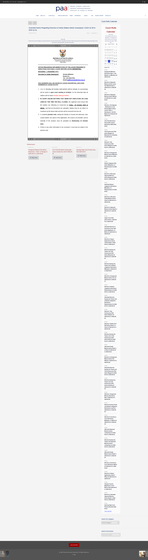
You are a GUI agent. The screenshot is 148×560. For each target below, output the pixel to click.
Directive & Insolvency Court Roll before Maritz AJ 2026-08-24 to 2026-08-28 (110, 465)
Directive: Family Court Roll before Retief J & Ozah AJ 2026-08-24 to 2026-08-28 (110, 326)
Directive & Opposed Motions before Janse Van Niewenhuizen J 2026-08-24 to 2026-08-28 (110, 85)
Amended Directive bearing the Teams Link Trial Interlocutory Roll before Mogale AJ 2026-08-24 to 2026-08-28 (110, 371)
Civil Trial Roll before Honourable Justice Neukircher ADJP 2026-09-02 (62, 151)
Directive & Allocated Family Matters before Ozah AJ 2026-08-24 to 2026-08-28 (110, 199)
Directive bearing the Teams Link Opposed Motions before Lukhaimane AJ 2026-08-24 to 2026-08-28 (110, 443)
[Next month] (116, 44)
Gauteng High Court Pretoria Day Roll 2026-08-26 (110, 506)
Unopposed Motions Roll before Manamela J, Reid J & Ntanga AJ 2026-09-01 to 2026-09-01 (37, 151)
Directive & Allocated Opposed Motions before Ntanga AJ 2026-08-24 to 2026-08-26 (110, 176)
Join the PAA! (74, 545)
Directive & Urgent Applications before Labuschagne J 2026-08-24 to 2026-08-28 (110, 241)
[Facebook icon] (142, 2)
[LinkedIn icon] (144, 2)
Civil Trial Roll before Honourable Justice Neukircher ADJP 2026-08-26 (110, 123)
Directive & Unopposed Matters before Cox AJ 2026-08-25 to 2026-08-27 (110, 278)
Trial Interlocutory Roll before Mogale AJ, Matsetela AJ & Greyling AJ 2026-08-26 (110, 134)
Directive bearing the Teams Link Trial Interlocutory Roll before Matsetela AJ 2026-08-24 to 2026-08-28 (110, 254)
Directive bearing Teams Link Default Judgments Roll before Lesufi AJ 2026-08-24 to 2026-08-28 (110, 408)
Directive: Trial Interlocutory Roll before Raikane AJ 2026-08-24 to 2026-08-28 (110, 314)
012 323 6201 (14, 1)
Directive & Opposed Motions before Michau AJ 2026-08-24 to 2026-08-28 (110, 97)
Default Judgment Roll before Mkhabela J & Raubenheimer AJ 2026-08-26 (110, 165)
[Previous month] (105, 44)
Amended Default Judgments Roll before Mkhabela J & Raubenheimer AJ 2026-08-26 (110, 188)
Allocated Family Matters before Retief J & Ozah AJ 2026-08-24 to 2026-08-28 (110, 349)
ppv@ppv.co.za (22, 1)
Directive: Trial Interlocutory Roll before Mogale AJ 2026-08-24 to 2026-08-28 (110, 144)
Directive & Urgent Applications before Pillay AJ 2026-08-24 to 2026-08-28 (110, 476)
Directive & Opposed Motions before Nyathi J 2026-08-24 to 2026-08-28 (110, 209)
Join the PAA (5, 1)
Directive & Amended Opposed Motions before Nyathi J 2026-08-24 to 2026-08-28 (110, 497)
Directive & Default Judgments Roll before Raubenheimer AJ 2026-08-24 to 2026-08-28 (110, 289)
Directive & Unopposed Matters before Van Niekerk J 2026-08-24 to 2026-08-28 (110, 359)
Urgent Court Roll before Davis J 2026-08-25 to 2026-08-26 (110, 219)
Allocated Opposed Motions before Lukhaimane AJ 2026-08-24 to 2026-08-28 (110, 431)
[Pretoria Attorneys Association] (74, 8)
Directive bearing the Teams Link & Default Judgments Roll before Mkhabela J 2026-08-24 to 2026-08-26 (110, 267)
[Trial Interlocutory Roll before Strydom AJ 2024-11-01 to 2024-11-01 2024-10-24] (4, 554)
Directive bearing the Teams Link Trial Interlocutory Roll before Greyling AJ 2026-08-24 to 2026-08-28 (110, 384)
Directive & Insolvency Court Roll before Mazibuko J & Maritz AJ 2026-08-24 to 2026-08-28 (110, 420)
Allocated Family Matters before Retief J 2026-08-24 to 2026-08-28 (110, 454)
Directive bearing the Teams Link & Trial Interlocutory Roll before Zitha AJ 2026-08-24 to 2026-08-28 (110, 337)
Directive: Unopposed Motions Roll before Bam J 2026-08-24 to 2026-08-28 (110, 396)
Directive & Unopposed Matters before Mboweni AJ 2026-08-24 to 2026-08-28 (110, 155)
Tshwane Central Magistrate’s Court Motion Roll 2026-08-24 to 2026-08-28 (110, 486)
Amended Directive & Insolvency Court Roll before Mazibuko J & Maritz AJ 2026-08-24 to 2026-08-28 (110, 230)
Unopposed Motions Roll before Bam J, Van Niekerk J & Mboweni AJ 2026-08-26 (110, 74)
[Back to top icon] (141, 557)
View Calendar (108, 511)
